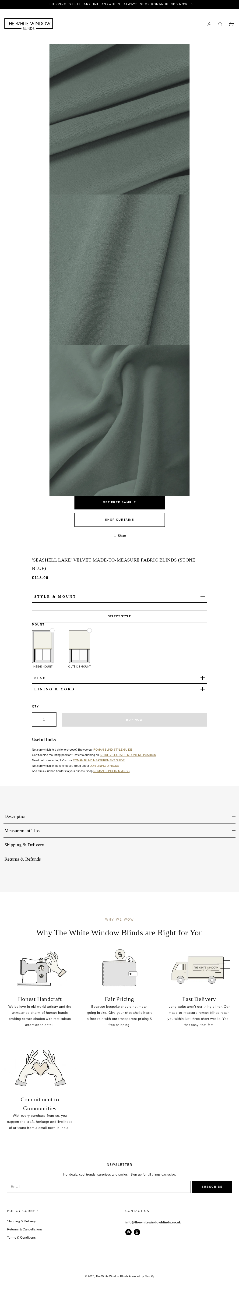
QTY (35, 706)
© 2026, (90, 1276)
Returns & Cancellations (24, 1229)
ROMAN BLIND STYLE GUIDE (112, 749)
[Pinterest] (128, 1232)
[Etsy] (137, 1232)
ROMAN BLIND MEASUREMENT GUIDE (99, 760)
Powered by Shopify (141, 1276)
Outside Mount (79, 666)
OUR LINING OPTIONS (104, 765)
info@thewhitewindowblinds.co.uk (153, 1222)
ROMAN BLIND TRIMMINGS (111, 771)
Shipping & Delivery (21, 1221)
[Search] (220, 23)
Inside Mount (43, 666)
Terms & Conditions (21, 1237)
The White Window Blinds (112, 1276)
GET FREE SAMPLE (119, 502)
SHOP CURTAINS (119, 519)
